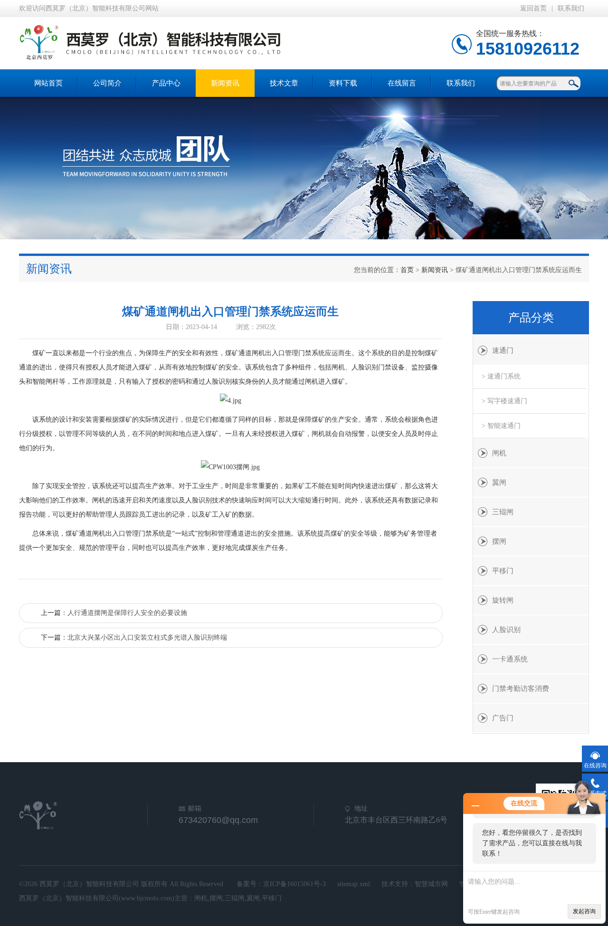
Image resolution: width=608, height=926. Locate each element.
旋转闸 (502, 600)
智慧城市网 (431, 884)
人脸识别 (506, 629)
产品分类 (531, 318)
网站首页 (48, 83)
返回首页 (533, 8)
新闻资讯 (225, 83)
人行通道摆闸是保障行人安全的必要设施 (127, 612)
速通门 (502, 350)
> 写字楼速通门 (504, 401)
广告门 (502, 718)
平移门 (502, 571)
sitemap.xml (353, 884)
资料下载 (343, 83)
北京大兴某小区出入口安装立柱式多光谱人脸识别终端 (147, 637)
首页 (407, 270)
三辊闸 (502, 512)
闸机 (499, 453)
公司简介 (107, 83)
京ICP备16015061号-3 (294, 884)
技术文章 (284, 83)
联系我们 (571, 8)
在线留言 (402, 83)
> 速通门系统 (501, 376)
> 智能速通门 (501, 425)
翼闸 (499, 482)
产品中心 (166, 83)
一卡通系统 (510, 659)
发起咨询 (584, 911)
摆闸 (499, 541)
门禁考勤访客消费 (520, 688)
